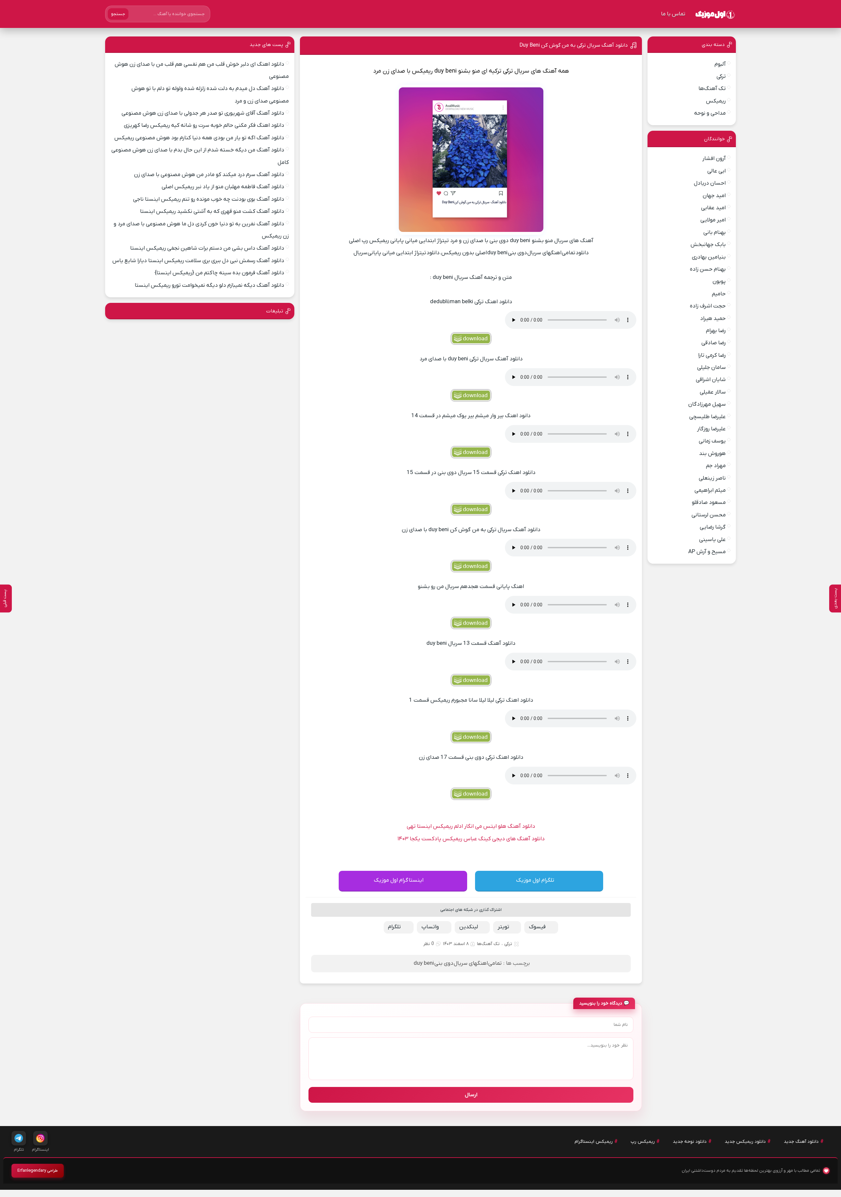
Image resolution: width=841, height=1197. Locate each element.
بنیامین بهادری (709, 257)
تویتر (503, 927)
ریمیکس (716, 101)
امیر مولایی (713, 220)
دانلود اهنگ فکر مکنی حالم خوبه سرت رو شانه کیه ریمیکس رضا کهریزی (204, 125)
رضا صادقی (713, 343)
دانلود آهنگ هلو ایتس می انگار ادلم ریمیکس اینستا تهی (471, 826)
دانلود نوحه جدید (690, 1142)
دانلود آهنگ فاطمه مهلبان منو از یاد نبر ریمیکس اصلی (223, 187)
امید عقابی (713, 208)
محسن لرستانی (709, 515)
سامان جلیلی (711, 367)
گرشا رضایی (713, 527)
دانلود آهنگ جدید (801, 1142)
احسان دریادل (710, 183)
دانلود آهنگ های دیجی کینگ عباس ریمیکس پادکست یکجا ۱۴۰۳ (471, 839)
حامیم (719, 294)
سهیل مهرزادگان (707, 404)
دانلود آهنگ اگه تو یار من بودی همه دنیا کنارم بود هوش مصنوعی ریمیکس (199, 138)
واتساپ (430, 927)
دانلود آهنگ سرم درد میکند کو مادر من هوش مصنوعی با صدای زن (209, 174)
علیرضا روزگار (711, 429)
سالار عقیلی (713, 392)
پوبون (719, 281)
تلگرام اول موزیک (535, 880)
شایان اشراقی (711, 379)
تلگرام (394, 927)
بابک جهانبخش (708, 244)
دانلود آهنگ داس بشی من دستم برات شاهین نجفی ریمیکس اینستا (207, 248)
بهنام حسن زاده (708, 269)
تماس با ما (673, 14)
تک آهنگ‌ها (488, 944)
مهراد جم (716, 465)
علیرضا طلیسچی (707, 416)
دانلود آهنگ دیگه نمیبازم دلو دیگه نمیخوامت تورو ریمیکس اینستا (209, 285)
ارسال (471, 1095)
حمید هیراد (713, 318)
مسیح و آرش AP (707, 551)
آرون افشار (714, 158)
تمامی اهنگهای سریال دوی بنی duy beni (458, 963)
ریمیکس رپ (643, 1142)
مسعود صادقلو (709, 502)
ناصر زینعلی (712, 478)
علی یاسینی (712, 539)
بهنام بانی (714, 232)
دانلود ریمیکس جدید (745, 1142)
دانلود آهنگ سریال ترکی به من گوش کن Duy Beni (573, 45)
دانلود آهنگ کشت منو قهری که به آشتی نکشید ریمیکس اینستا (212, 211)
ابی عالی (716, 171)
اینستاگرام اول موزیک (398, 880)
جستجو (118, 14)
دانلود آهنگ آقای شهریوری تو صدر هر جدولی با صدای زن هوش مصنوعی (203, 113)
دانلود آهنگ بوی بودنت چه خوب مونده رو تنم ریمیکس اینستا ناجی (208, 199)
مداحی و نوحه (710, 113)
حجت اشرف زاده (708, 306)
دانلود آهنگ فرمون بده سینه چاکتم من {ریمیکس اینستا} (219, 273)
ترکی (508, 944)
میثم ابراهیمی (710, 490)
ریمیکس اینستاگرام (594, 1142)
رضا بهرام (716, 330)
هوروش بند (712, 453)
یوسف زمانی (712, 441)
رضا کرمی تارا (712, 355)
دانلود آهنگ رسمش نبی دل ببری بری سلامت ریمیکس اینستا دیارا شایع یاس (198, 260)
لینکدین (468, 927)
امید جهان (714, 195)
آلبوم (720, 64)
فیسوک (537, 927)
